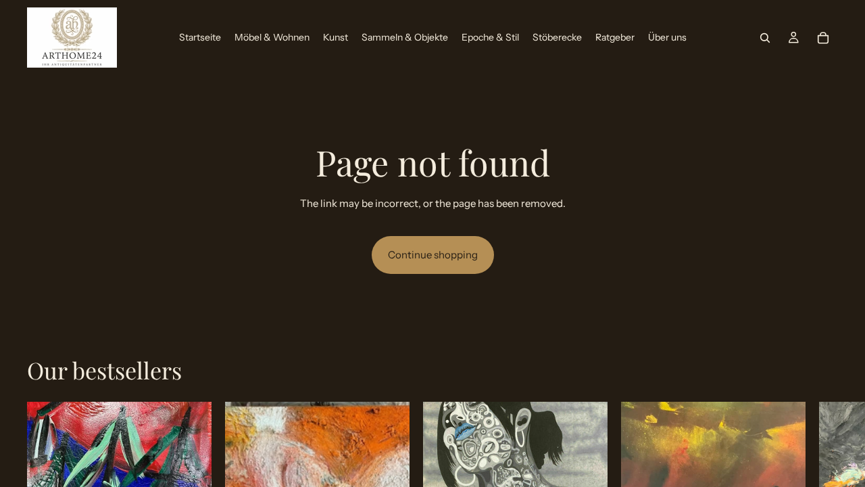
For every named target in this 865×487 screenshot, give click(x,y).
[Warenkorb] (823, 38)
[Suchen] (765, 38)
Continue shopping (433, 254)
